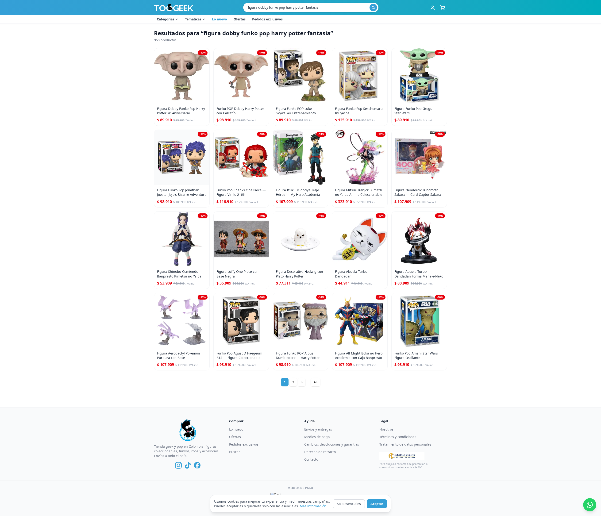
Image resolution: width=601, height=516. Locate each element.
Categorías (165, 19)
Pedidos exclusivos (267, 19)
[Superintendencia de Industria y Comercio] (401, 456)
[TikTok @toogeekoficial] (188, 465)
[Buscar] (373, 7)
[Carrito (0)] (442, 7)
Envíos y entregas (318, 429)
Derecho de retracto (320, 452)
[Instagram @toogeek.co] (178, 465)
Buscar (234, 452)
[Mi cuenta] (432, 7)
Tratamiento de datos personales (405, 444)
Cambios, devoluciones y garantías (331, 444)
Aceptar (376, 503)
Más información (313, 506)
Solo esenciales (349, 503)
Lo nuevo (219, 19)
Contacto (311, 459)
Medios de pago (317, 437)
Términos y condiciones (397, 437)
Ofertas (240, 19)
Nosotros (386, 429)
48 (315, 382)
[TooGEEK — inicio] (173, 7)
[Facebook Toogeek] (197, 465)
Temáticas (193, 19)
